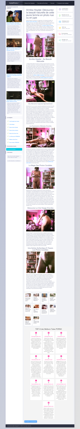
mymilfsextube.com (61, 359)
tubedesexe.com (61, 336)
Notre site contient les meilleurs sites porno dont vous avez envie (52, 311)
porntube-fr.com (48, 359)
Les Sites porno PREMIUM (14, 136)
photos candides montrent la (38, 75)
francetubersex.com (36, 384)
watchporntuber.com (61, 384)
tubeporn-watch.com (48, 406)
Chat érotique (11, 124)
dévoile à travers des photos (31, 21)
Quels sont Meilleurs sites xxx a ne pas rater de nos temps (28, 310)
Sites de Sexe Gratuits (13, 127)
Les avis (52, 3)
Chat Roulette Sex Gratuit (14, 121)
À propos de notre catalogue (63, 3)
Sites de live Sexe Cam (13, 133)
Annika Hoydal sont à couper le (46, 77)
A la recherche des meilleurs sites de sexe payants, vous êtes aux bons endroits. (36, 323)
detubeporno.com (49, 336)
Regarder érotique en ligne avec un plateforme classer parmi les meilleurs (36, 300)
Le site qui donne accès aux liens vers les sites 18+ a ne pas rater (44, 312)
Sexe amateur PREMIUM (14, 142)
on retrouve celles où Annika (47, 25)
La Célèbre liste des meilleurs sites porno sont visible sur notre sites (52, 300)
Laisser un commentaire (31, 421)
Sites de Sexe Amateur (13, 130)
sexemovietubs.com (48, 384)
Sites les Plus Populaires (30, 3)
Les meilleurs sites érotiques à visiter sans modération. (36, 311)
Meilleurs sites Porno (13, 139)
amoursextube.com (36, 359)
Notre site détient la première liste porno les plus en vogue (28, 323)
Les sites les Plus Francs (43, 3)
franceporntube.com (36, 336)
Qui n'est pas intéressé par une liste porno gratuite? (27, 299)
